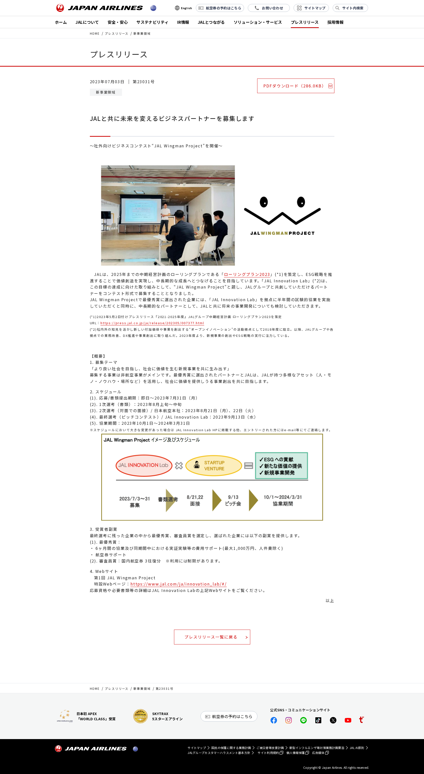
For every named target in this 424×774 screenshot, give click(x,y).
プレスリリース (305, 22)
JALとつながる (211, 22)
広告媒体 (318, 752)
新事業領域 (142, 688)
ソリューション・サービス (258, 22)
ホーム (61, 22)
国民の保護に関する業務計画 (231, 748)
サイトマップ (197, 748)
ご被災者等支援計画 (270, 748)
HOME (95, 33)
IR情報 (183, 22)
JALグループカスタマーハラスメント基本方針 (219, 752)
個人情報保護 (295, 752)
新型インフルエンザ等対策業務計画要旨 (316, 748)
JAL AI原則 (357, 748)
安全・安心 (118, 22)
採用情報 (335, 22)
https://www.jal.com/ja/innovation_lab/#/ (178, 584)
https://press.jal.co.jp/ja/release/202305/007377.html (152, 322)
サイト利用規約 (268, 752)
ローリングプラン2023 (247, 274)
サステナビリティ (152, 22)
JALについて (87, 22)
